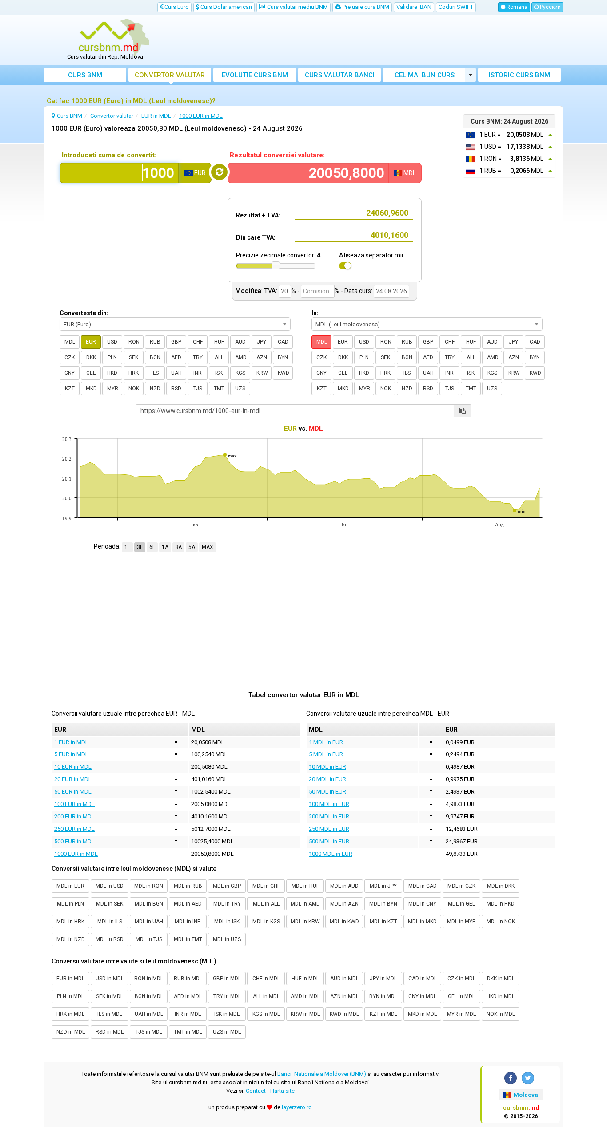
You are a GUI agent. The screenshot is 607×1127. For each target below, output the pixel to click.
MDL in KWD (344, 921)
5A (191, 547)
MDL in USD (110, 886)
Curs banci (340, 75)
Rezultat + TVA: (258, 215)
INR (197, 373)
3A (178, 547)
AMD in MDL (305, 996)
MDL (69, 342)
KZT (70, 388)
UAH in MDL (149, 1014)
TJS (197, 388)
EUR (91, 342)
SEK (133, 357)
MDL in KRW (305, 921)
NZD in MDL (70, 1032)
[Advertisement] (369, 40)
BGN (155, 357)
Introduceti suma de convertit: (109, 155)
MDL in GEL (461, 904)
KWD (283, 373)
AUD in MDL (344, 978)
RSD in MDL (110, 1032)
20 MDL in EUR (327, 779)
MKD (91, 388)
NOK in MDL (501, 1014)
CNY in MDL (422, 996)
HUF (219, 342)
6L (152, 547)
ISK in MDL (227, 1014)
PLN (112, 357)
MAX (207, 547)
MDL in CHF (266, 886)
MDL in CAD (422, 886)
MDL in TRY (227, 904)
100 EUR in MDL (74, 804)
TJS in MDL (149, 1032)
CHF (198, 342)
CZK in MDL (461, 978)
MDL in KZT (383, 921)
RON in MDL (148, 978)
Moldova (525, 1094)
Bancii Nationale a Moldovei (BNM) (321, 1074)
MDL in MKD (422, 921)
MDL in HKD (501, 904)
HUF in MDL (305, 978)
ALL (219, 357)
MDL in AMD (305, 904)
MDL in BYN (383, 904)
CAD (283, 342)
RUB (155, 342)
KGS (240, 373)
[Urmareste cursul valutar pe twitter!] (528, 1078)
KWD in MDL (344, 1014)
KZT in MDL (383, 1014)
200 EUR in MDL (74, 816)
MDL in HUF (305, 886)
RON (134, 342)
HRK (133, 373)
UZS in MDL (227, 1032)
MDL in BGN (149, 904)
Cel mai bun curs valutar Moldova (424, 76)
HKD (112, 373)
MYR (112, 388)
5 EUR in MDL (71, 754)
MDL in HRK (70, 921)
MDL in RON (148, 886)
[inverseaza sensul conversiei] (219, 172)
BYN (283, 357)
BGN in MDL (149, 996)
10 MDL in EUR (327, 766)
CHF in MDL (266, 978)
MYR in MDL (461, 1014)
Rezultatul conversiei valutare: (277, 155)
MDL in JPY (383, 886)
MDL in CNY (422, 904)
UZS (240, 388)
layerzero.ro (297, 1107)
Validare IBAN (413, 7)
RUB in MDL (188, 978)
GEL (91, 373)
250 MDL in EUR (329, 829)
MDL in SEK (109, 904)
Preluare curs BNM (365, 7)
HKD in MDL (501, 996)
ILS (155, 373)
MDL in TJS (149, 939)
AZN (261, 357)
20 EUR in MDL (73, 779)
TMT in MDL (188, 1032)
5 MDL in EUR (326, 754)
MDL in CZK (461, 886)
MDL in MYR (461, 921)
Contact (256, 1090)
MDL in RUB (188, 886)
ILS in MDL (109, 1014)
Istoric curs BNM (519, 75)
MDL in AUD (344, 886)
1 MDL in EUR (326, 742)
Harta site (282, 1090)
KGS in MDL (266, 1014)
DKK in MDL (501, 978)
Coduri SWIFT (456, 7)
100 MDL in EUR (329, 804)
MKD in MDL (422, 1014)
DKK (91, 357)
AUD (240, 342)
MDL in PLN (70, 904)
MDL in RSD (110, 939)
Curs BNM (85, 75)
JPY (261, 342)
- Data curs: (356, 290)
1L (127, 547)
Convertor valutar (170, 75)
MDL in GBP (227, 886)
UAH (176, 373)
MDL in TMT (188, 939)
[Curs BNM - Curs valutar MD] (108, 36)
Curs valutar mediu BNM (297, 7)
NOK (133, 388)
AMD (241, 357)
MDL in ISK (227, 921)
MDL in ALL (266, 904)
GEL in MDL (461, 996)
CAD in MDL (422, 978)
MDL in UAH (149, 921)
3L (140, 547)
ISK (219, 373)
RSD (176, 388)
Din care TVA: (256, 237)
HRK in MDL (70, 1014)
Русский (550, 7)
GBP (176, 342)
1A (165, 547)
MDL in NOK (501, 921)
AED (176, 357)
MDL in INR (188, 921)
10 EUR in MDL (73, 766)
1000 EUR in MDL (76, 853)
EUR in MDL (70, 978)
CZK (69, 357)
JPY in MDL (383, 978)
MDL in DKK (501, 886)
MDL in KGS (266, 921)
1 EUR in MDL (71, 742)
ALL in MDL (266, 996)
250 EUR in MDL (74, 829)
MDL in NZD (70, 939)
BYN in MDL (383, 996)
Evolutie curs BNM (255, 75)
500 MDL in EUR (329, 841)
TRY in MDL (227, 996)
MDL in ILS (109, 921)
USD (112, 342)
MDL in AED (188, 904)
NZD (155, 388)
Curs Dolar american (225, 7)
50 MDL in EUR (327, 791)
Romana (516, 7)
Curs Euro (176, 7)
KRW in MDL (305, 1014)
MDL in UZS (227, 939)
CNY (69, 373)
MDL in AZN (344, 904)
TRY (198, 357)
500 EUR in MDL (74, 841)
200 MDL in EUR (329, 816)
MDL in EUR (70, 886)
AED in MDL (188, 996)
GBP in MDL (227, 978)
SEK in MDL (109, 996)
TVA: (270, 290)
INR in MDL (188, 1014)
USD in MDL (110, 978)
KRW (262, 373)
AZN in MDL (344, 996)
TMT (219, 388)
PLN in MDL (70, 996)
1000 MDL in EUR (330, 853)
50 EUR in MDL (73, 791)
